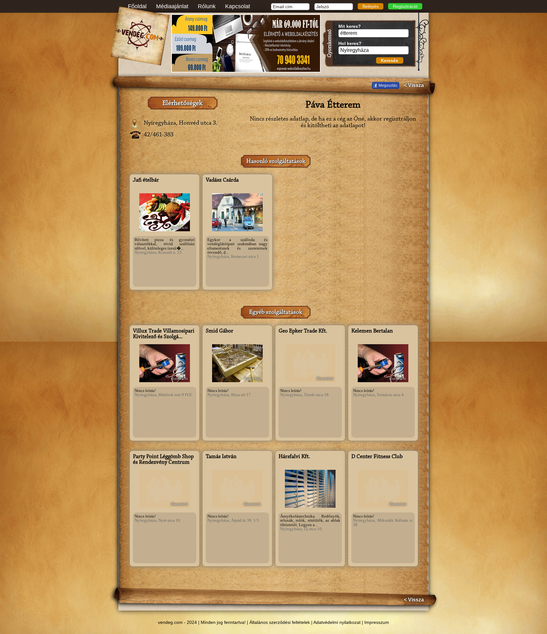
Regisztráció (405, 6)
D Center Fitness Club (377, 457)
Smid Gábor (219, 331)
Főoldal (137, 6)
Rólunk (207, 6)
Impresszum (376, 622)
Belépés (370, 6)
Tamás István (221, 457)
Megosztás (388, 85)
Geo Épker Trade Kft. (303, 331)
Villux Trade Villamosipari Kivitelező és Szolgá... (163, 334)
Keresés (389, 60)
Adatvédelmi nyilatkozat (337, 622)
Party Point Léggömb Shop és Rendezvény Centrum (163, 459)
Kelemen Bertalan (372, 331)
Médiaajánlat (172, 6)
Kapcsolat (237, 6)
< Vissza (414, 85)
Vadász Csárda (222, 180)
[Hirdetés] (246, 43)
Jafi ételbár (146, 180)
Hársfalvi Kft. (294, 457)
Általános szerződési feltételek (279, 622)
